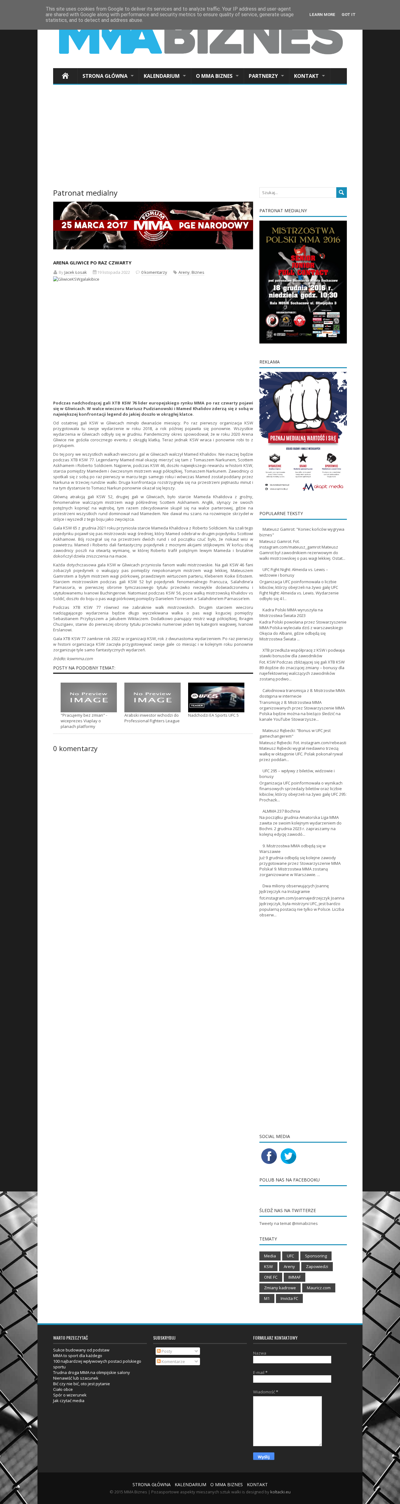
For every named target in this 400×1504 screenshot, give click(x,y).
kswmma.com (80, 658)
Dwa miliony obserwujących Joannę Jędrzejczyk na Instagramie (294, 888)
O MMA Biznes (214, 76)
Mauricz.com (319, 1288)
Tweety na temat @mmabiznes (288, 1223)
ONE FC (271, 1277)
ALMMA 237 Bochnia (281, 811)
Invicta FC (289, 1298)
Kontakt (306, 76)
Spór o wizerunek (70, 1395)
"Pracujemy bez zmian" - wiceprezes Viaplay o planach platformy (84, 720)
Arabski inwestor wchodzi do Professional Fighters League (152, 718)
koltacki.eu (280, 1492)
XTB (76, 607)
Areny (184, 272)
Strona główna (105, 76)
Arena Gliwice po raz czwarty (92, 262)
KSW (268, 1266)
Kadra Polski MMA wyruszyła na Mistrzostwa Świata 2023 (291, 612)
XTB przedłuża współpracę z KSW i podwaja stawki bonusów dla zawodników (302, 653)
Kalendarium (162, 76)
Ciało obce (63, 1389)
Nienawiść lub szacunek (75, 1378)
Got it (349, 14)
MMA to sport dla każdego (77, 1355)
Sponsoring (316, 1256)
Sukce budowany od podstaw (81, 1350)
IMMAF (294, 1277)
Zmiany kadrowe (280, 1288)
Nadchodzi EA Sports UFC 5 (213, 715)
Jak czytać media (68, 1400)
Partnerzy (263, 76)
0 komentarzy (154, 272)
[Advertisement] (200, 138)
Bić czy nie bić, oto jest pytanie (81, 1383)
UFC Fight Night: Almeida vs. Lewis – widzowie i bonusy (293, 572)
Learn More (322, 14)
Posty (166, 1351)
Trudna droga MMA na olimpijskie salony (91, 1372)
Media (270, 1256)
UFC (290, 1256)
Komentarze (173, 1361)
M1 (267, 1298)
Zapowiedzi (317, 1266)
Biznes (198, 272)
